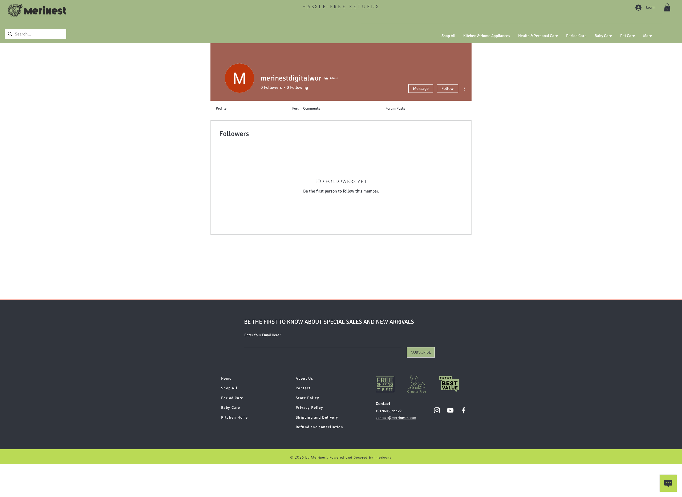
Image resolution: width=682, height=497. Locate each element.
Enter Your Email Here (261, 335)
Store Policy (307, 398)
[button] (667, 7)
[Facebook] (464, 410)
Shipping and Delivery (317, 417)
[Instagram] (437, 410)
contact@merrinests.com (396, 417)
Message (421, 88)
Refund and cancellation (319, 427)
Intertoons (383, 457)
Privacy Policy (309, 407)
